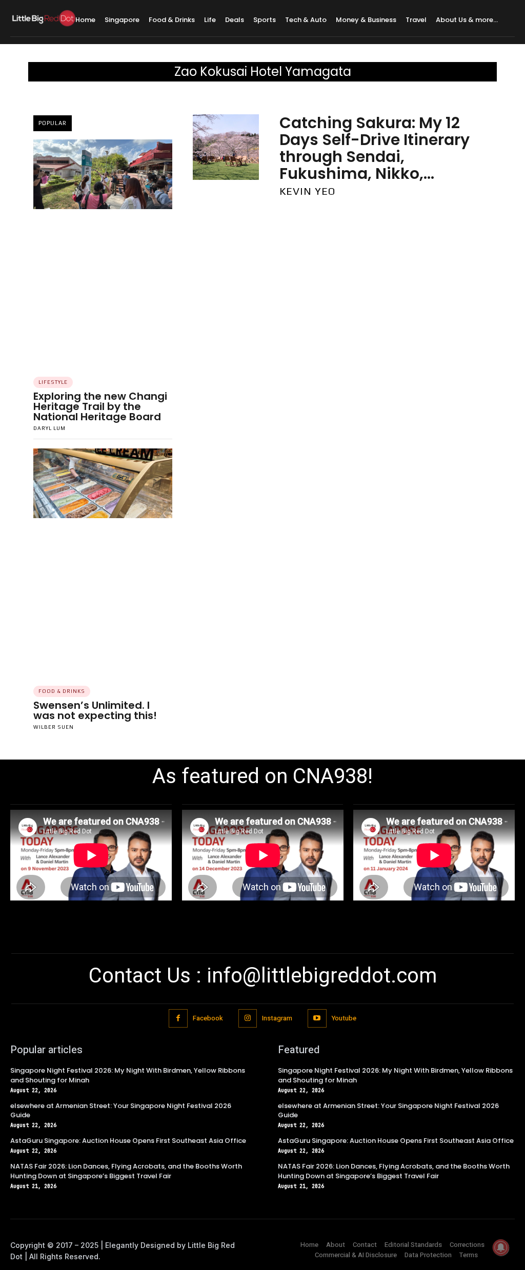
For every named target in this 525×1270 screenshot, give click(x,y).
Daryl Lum (49, 428)
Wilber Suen (53, 727)
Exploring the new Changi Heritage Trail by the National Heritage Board (100, 406)
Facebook (208, 1018)
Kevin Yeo (307, 191)
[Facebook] (178, 1018)
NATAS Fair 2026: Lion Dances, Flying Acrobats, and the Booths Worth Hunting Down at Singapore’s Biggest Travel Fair (126, 1170)
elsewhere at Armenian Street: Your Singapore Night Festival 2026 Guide (120, 1110)
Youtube (344, 1018)
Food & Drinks (61, 691)
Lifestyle (53, 382)
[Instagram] (247, 1018)
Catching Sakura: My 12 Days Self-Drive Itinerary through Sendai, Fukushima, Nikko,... (374, 148)
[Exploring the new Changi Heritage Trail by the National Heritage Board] (102, 174)
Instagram (277, 1018)
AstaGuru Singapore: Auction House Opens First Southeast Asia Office (128, 1140)
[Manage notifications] (501, 1247)
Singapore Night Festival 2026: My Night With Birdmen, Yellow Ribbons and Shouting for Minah (127, 1075)
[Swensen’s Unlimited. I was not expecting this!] (102, 483)
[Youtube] (317, 1018)
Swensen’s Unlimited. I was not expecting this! (95, 710)
